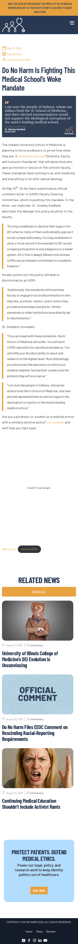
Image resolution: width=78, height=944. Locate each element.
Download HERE (29, 549)
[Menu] (71, 22)
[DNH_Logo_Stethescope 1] (31, 25)
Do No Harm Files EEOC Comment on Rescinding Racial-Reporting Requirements (35, 733)
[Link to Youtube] (45, 940)
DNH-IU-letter (9, 549)
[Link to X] (23, 940)
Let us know (55, 422)
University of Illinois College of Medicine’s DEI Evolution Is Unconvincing (30, 659)
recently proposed (31, 156)
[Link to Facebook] (29, 940)
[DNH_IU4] (39, 116)
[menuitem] (40, 8)
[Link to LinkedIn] (40, 940)
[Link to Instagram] (34, 940)
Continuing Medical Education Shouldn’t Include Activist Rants (31, 803)
